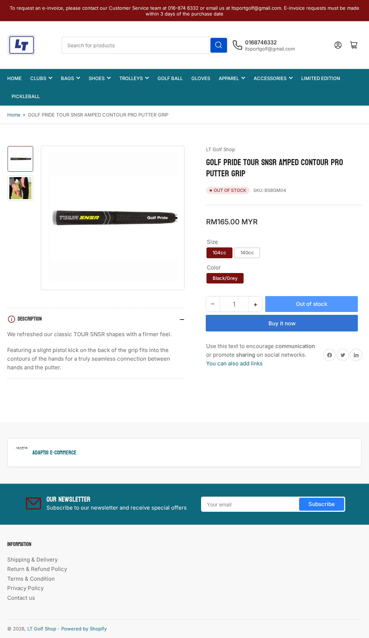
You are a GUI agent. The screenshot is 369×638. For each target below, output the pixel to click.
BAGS (67, 78)
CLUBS (38, 78)
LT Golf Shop (220, 149)
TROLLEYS (131, 78)
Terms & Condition (31, 578)
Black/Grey (225, 278)
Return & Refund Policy (37, 569)
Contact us (21, 597)
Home (14, 115)
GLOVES (200, 78)
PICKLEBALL (26, 96)
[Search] (219, 45)
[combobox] (145, 45)
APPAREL (229, 78)
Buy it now (281, 323)
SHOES (97, 78)
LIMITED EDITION (320, 78)
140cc (247, 252)
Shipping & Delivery (32, 559)
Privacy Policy (25, 588)
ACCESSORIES (270, 78)
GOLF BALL (170, 78)
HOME (14, 78)
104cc (219, 252)
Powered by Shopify (84, 629)
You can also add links (234, 363)
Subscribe (321, 504)
